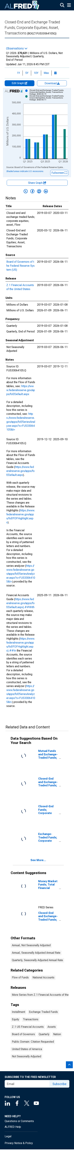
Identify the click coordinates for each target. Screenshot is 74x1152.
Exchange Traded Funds (43, 1012)
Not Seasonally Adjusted (26, 1056)
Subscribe (59, 1084)
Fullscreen (58, 172)
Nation (57, 1034)
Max (46, 73)
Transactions (30, 1019)
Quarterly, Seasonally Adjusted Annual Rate (37, 960)
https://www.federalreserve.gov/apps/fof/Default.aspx (20, 390)
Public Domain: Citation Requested (33, 1041)
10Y (36, 73)
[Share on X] (26, 191)
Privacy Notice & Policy (19, 1143)
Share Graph (35, 182)
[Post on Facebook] (32, 191)
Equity (15, 1019)
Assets (51, 1026)
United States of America (27, 1049)
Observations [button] (15, 48)
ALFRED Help (13, 1126)
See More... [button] (38, 860)
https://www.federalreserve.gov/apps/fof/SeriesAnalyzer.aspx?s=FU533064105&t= (20, 421)
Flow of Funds (20, 977)
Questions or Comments (19, 1121)
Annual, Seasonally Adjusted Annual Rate (36, 952)
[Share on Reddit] (39, 191)
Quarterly (44, 1034)
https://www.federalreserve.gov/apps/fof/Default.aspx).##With (20, 603)
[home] (22, 5)
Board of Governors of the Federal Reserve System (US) (20, 265)
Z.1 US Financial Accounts (28, 1026)
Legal (8, 1136)
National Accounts (43, 977)
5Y (26, 73)
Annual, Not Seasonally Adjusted (31, 945)
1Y (18, 73)
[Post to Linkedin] (46, 191)
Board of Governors (23, 1034)
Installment (18, 1012)
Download (51, 83)
